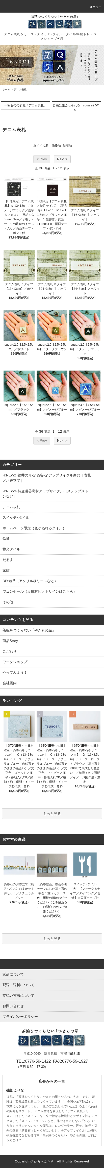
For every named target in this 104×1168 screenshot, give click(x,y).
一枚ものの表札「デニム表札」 (25, 105)
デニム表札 (20, 89)
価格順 (56, 145)
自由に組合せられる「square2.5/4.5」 (76, 108)
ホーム (6, 89)
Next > (62, 159)
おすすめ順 (40, 145)
